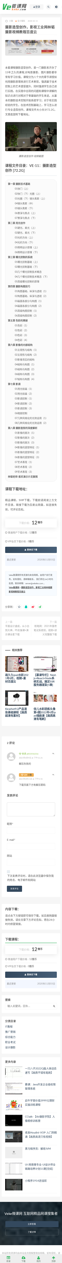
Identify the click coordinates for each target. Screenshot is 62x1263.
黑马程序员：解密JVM (38, 1149)
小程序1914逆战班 (36, 1181)
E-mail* (11, 840)
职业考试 (10, 1042)
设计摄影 (21, 21)
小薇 (30, 775)
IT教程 (9, 1026)
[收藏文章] (19, 607)
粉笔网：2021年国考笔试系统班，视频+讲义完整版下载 (45, 630)
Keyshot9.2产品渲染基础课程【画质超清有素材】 (16, 712)
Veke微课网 (14, 588)
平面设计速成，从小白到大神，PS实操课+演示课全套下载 (17, 630)
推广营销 (10, 1032)
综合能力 (10, 1037)
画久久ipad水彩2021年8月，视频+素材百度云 (16, 678)
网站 (9, 856)
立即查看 (32, 1224)
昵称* (10, 824)
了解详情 (32, 1232)
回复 (53, 753)
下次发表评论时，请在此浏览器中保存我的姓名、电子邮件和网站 (30, 878)
